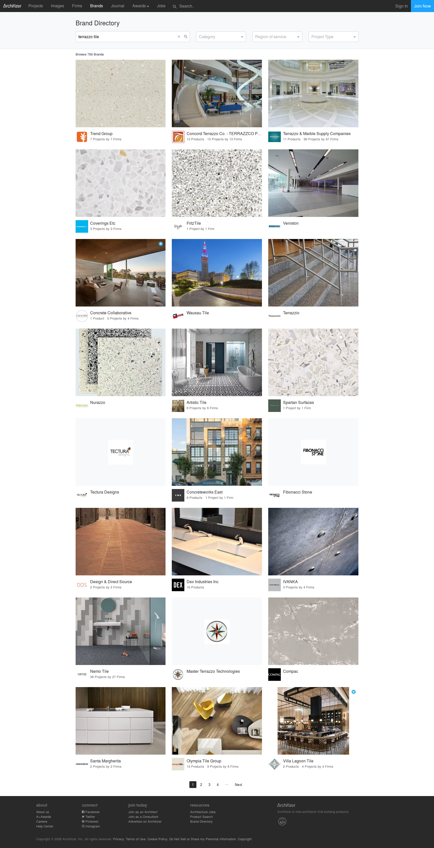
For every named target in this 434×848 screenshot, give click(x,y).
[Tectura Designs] (121, 452)
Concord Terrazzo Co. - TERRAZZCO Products (224, 133)
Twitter (89, 816)
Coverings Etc (102, 223)
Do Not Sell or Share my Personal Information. (203, 838)
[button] (180, 36)
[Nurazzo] (121, 362)
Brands (96, 6)
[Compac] (313, 631)
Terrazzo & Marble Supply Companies (317, 133)
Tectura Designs (104, 492)
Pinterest (91, 821)
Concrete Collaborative (110, 313)
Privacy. (119, 838)
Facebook (92, 811)
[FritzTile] (217, 183)
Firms (77, 6)
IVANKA (290, 581)
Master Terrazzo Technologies (213, 671)
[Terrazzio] (313, 273)
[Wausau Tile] (217, 273)
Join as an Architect (142, 811)
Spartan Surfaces (298, 402)
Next (238, 784)
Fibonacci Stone (297, 492)
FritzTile (194, 223)
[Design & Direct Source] (121, 541)
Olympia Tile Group (204, 761)
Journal (117, 6)
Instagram (92, 826)
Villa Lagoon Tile (298, 761)
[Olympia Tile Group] (217, 721)
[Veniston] (313, 183)
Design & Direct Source (111, 581)
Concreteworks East (205, 492)
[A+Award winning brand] (161, 244)
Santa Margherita (105, 761)
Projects (35, 6)
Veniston (291, 223)
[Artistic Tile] (217, 362)
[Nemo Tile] (121, 631)
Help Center (44, 826)
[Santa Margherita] (121, 721)
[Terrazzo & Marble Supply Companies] (313, 93)
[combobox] (221, 36)
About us (42, 811)
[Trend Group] (121, 93)
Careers (41, 821)
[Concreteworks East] (217, 452)
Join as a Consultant (143, 816)
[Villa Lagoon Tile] (313, 721)
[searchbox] (200, 36)
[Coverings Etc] (121, 183)
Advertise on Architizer (144, 821)
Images (57, 6)
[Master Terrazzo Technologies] (217, 631)
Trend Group (101, 133)
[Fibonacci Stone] (313, 452)
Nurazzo (97, 402)
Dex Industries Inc (203, 581)
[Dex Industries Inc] (217, 541)
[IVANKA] (313, 541)
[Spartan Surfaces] (313, 362)
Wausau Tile (198, 313)
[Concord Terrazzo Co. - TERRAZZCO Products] (217, 93)
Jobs (161, 6)
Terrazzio (291, 313)
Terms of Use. (136, 838)
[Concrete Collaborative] (121, 273)
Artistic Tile (196, 402)
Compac (290, 671)
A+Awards (43, 816)
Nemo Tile (99, 671)
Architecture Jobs (203, 811)
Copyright (245, 838)
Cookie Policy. (157, 838)
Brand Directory (201, 821)
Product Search (201, 816)
